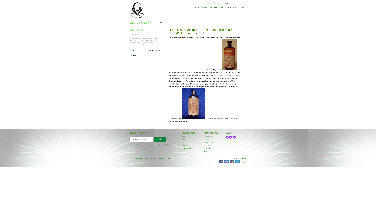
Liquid (156, 40)
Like (143, 51)
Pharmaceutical (134, 45)
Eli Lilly (139, 40)
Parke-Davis (145, 43)
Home (197, 7)
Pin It (151, 51)
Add (159, 51)
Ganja (148, 40)
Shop (204, 7)
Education (133, 40)
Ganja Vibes (138, 158)
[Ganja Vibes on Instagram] (213, 3)
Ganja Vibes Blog (140, 23)
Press (216, 7)
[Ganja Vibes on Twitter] (208, 3)
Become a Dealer (228, 7)
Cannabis (149, 38)
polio (141, 45)
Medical (138, 43)
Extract (143, 40)
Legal (205, 151)
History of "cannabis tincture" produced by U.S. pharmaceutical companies (200, 31)
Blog (210, 7)
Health (152, 40)
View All (159, 23)
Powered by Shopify (240, 158)
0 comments (134, 34)
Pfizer (151, 43)
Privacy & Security (209, 142)
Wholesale (207, 139)
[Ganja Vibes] (144, 10)
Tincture (153, 45)
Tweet (134, 51)
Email (134, 55)
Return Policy (207, 148)
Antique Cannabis (141, 38)
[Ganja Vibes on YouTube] (211, 3)
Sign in (218, 3)
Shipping (206, 145)
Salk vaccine (147, 45)
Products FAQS (208, 137)
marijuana (133, 43)
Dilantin (155, 38)
